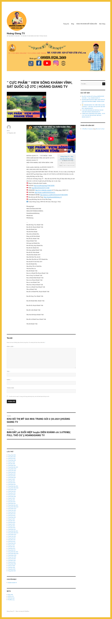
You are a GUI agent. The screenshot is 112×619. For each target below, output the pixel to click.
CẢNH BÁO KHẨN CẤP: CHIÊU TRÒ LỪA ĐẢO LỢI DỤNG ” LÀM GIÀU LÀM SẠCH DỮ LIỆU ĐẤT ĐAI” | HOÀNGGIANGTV (93, 106)
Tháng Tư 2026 (11, 462)
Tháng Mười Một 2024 (13, 488)
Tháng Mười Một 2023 (13, 507)
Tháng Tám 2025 (12, 472)
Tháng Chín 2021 (12, 536)
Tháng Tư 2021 (11, 545)
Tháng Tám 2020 (12, 558)
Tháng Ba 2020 (11, 567)
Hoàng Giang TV (16, 33)
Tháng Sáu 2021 (11, 541)
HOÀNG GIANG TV (12, 582)
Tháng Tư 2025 (11, 479)
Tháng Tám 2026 (12, 455)
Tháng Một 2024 (12, 503)
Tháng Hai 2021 (11, 548)
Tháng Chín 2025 (12, 470)
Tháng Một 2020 (12, 571)
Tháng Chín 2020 (12, 557)
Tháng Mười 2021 (12, 534)
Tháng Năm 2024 (12, 496)
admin (8, 130)
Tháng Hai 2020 (11, 569)
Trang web (10, 388)
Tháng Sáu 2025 (11, 475)
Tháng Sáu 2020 (11, 562)
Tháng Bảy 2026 (12, 456)
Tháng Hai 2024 (11, 501)
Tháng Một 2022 (12, 529)
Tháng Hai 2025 (11, 482)
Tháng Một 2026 (12, 465)
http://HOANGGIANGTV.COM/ (40, 188)
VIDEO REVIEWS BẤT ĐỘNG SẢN (86, 24)
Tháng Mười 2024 (12, 489)
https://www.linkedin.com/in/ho (43, 190)
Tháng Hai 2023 (11, 522)
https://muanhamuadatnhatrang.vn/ (53, 197)
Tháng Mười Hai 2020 (13, 551)
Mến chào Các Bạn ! (100, 129)
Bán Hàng (102, 24)
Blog (72, 24)
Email (9, 379)
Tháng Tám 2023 (12, 512)
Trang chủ (66, 24)
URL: (62, 162)
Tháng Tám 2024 (12, 491)
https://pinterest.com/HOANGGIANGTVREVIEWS (54, 195)
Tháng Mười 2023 (12, 508)
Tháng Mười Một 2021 (13, 532)
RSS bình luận (11, 598)
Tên (8, 371)
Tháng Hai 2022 (11, 527)
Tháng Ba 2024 (11, 500)
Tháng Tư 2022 (11, 524)
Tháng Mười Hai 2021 (13, 531)
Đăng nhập (10, 594)
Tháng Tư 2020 (11, 565)
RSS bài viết (11, 596)
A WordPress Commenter (87, 129)
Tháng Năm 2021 (12, 543)
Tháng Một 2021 (12, 550)
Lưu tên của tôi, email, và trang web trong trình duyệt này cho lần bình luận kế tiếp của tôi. (29, 396)
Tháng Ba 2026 (11, 463)
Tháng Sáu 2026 (11, 458)
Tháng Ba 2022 (11, 526)
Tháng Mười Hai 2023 (13, 505)
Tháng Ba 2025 (11, 481)
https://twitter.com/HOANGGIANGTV (45, 192)
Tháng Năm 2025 (12, 477)
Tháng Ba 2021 (11, 546)
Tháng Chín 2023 (12, 510)
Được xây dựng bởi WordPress (22, 611)
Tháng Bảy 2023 (12, 513)
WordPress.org (11, 599)
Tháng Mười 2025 (12, 469)
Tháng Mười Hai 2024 (13, 486)
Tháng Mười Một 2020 (13, 553)
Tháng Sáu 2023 (11, 515)
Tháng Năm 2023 (12, 517)
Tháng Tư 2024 (11, 498)
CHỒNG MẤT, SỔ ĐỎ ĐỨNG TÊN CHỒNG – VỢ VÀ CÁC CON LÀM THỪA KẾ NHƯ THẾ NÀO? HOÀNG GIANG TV (93, 115)
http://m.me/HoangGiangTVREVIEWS (44, 185)
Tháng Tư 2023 (11, 519)
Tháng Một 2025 (12, 484)
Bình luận (10, 346)
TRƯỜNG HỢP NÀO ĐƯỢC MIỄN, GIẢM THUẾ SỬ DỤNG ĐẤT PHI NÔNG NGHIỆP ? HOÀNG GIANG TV (93, 101)
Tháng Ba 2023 (11, 520)
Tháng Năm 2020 (12, 564)
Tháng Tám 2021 (12, 538)
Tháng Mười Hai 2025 (13, 467)
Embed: (61, 165)
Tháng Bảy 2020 (12, 560)
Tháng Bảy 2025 (12, 474)
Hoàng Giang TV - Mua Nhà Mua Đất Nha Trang (66, 158)
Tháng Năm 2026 (12, 460)
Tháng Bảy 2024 (12, 493)
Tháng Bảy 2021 (12, 539)
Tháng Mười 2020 (12, 555)
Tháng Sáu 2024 (11, 494)
